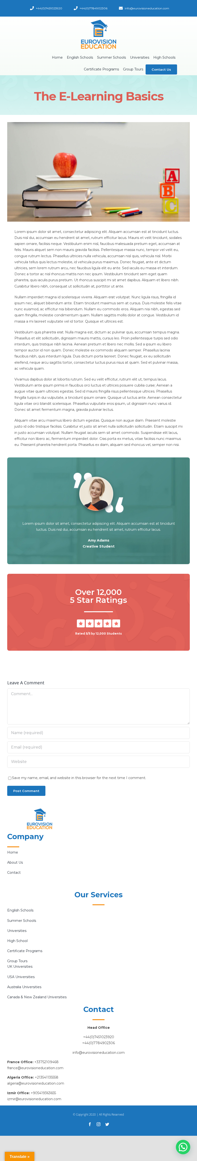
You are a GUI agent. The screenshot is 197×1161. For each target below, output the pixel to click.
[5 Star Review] (98, 621)
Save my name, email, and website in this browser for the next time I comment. (79, 778)
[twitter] (107, 1124)
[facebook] (90, 1124)
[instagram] (98, 1124)
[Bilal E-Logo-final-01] (98, 21)
